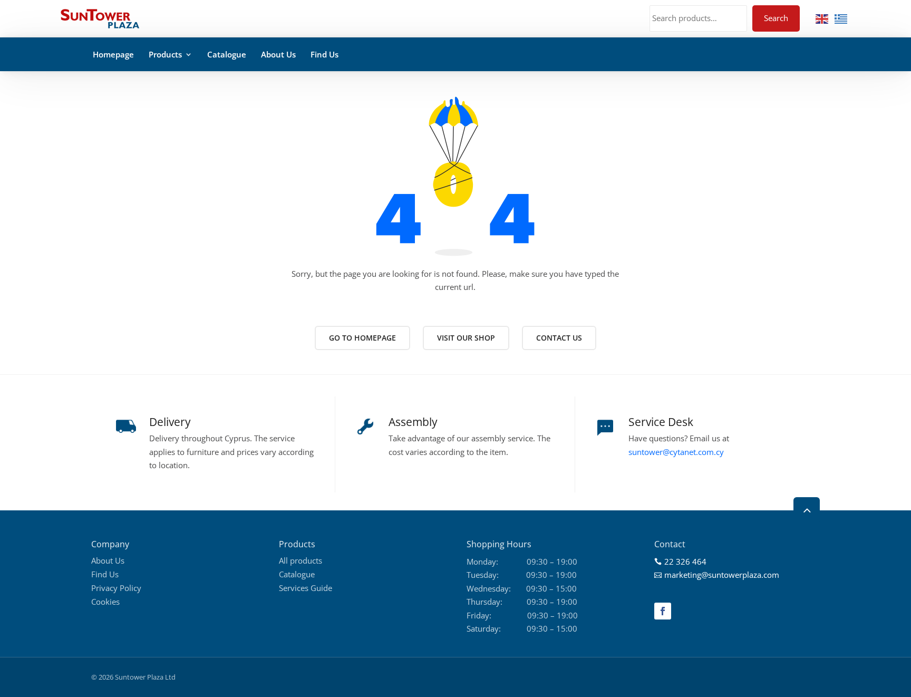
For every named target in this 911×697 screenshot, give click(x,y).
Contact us (559, 338)
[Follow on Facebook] (662, 611)
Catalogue (226, 54)
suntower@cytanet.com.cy (676, 452)
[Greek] (841, 18)
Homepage (113, 54)
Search (776, 18)
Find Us (324, 54)
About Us (278, 54)
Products (165, 54)
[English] (822, 18)
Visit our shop (466, 338)
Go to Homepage (362, 338)
